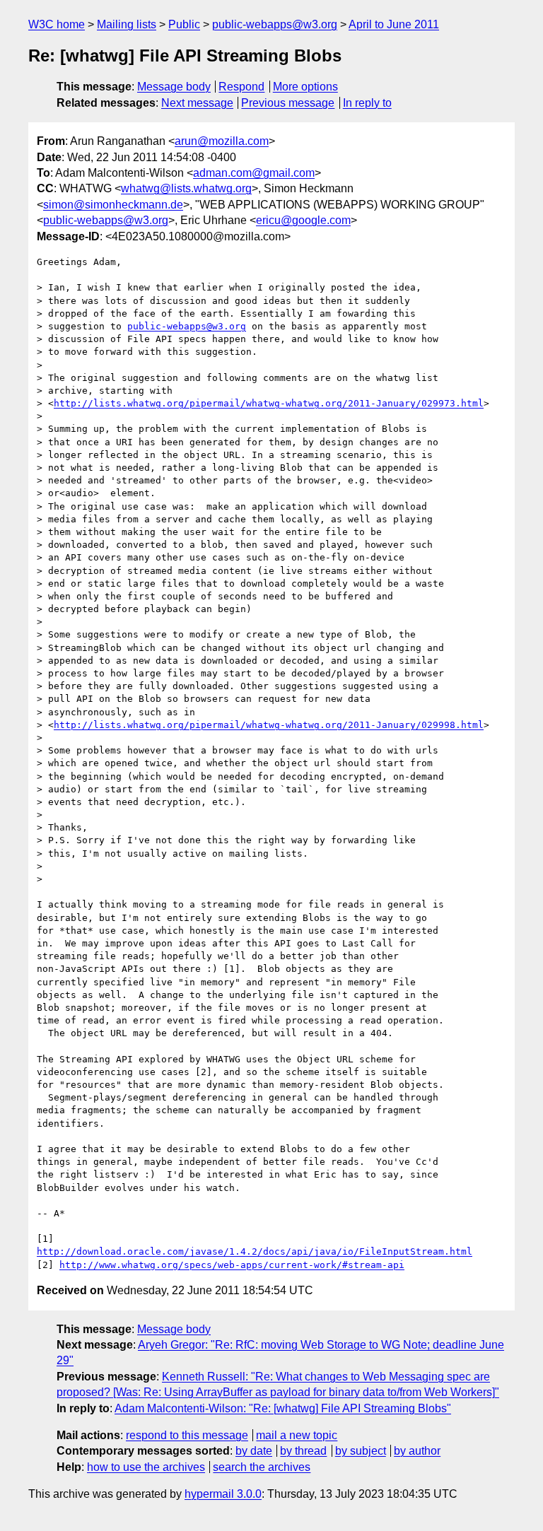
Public (184, 24)
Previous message (287, 103)
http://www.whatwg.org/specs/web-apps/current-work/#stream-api (231, 1265)
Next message (197, 103)
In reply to (367, 103)
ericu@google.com (303, 220)
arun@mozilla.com (222, 141)
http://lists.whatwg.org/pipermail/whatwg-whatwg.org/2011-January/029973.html (269, 403)
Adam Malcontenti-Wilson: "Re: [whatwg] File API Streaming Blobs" (283, 1408)
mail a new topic (296, 1435)
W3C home (56, 24)
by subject (360, 1451)
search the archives (261, 1467)
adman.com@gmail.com (254, 173)
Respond (241, 87)
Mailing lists (126, 24)
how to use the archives (146, 1467)
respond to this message (187, 1435)
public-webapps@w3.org (274, 24)
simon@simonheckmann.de (113, 205)
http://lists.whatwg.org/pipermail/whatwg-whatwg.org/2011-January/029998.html (269, 725)
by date (253, 1451)
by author (417, 1451)
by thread (303, 1451)
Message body (174, 87)
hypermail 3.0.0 (223, 1494)
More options (305, 87)
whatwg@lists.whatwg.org (186, 188)
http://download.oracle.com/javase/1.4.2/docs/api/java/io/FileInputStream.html (254, 1251)
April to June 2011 (394, 24)
